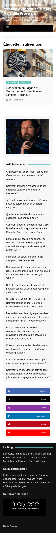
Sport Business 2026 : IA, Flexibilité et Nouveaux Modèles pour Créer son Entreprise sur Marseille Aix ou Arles (25, 303)
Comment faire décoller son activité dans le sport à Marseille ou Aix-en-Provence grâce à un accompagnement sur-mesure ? (28, 374)
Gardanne (8, 482)
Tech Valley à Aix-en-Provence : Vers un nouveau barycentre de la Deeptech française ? (26, 204)
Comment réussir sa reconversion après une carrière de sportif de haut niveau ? (26, 361)
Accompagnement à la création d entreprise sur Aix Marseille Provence (27, 9)
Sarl (36, 482)
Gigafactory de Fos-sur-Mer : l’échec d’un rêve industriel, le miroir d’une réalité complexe (27, 175)
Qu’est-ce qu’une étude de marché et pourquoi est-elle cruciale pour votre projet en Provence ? (27, 289)
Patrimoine (25, 82)
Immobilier (12, 82)
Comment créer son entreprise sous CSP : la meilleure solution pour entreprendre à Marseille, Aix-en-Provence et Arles (27, 228)
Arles (39, 479)
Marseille (20, 482)
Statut (29, 482)
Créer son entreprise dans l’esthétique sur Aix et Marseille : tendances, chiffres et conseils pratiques (27, 349)
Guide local (39, 461)
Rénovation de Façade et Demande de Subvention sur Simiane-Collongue (24, 91)
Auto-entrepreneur (27, 475)
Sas (50, 482)
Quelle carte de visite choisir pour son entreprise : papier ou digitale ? (25, 216)
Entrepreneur (10, 475)
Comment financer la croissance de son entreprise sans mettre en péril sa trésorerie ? (26, 190)
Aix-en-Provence (26, 479)
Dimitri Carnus (33, 454)
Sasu (43, 482)
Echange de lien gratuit (16, 486)
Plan (30, 461)
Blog (19, 454)
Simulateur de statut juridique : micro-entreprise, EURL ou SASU (25, 258)
